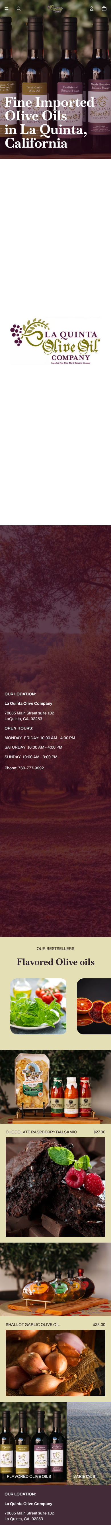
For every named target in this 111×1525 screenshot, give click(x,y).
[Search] (19, 8)
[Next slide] (100, 1007)
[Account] (91, 8)
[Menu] (6, 8)
